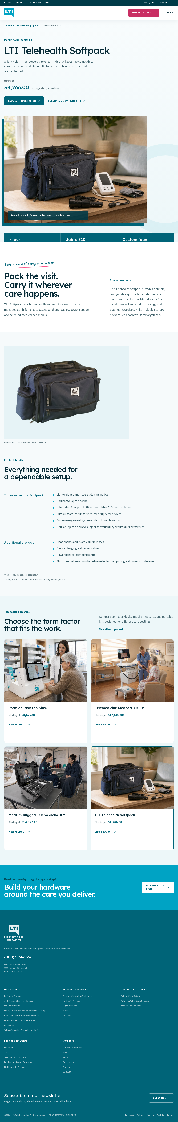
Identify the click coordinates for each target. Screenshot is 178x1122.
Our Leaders (68, 1062)
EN (145, 2)
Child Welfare (10, 1025)
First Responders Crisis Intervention (19, 1020)
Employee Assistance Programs (18, 1062)
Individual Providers (13, 996)
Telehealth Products (71, 1001)
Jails (6, 1052)
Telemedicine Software (131, 996)
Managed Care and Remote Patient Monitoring (24, 1010)
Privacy (170, 1115)
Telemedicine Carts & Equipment (77, 996)
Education (8, 1047)
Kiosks (65, 1010)
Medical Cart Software (131, 1005)
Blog (65, 1052)
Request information (24, 100)
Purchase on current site (66, 100)
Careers (66, 1067)
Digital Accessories (71, 1005)
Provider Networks (12, 1005)
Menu (170, 12)
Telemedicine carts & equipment (22, 25)
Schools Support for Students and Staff (21, 1030)
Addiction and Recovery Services (18, 1001)
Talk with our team (158, 887)
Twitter (140, 1115)
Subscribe (161, 1097)
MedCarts (67, 1015)
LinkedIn (150, 1115)
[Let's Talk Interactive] (9, 13)
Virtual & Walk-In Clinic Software (135, 1001)
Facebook (129, 1115)
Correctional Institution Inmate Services (21, 1015)
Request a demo (143, 12)
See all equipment (113, 629)
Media (65, 1057)
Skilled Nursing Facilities (15, 1057)
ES (153, 2)
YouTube (160, 1115)
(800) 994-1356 (167, 2)
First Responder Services (14, 1067)
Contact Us (67, 1072)
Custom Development (72, 1047)
